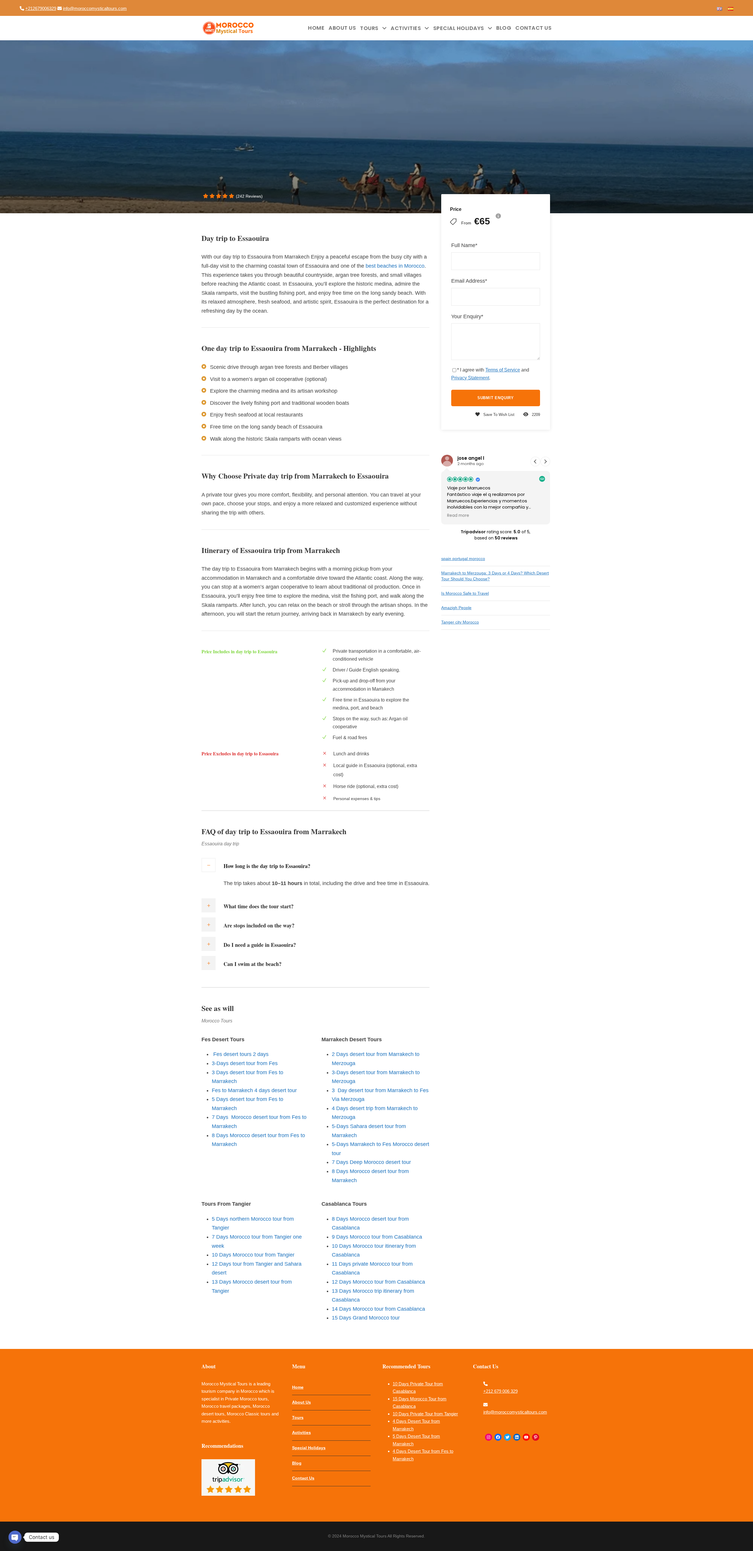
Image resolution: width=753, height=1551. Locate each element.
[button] (545, 461)
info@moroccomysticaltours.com (95, 8)
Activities (406, 28)
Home (316, 27)
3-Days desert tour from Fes (245, 1063)
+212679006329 (40, 8)
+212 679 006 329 (500, 1391)
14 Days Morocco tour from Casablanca (379, 1309)
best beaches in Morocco (394, 266)
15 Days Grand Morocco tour (366, 1318)
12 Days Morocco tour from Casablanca (378, 1282)
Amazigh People (456, 607)
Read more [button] (458, 515)
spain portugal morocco (463, 558)
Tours (369, 28)
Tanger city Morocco (460, 622)
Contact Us (533, 27)
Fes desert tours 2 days (240, 1054)
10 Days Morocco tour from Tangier (253, 1255)
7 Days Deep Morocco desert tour (371, 1162)
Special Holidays (458, 28)
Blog (503, 27)
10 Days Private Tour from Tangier (425, 1413)
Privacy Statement (470, 377)
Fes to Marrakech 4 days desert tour (254, 1090)
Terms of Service (502, 369)
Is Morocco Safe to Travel (465, 593)
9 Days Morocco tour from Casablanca (377, 1237)
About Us (342, 27)
